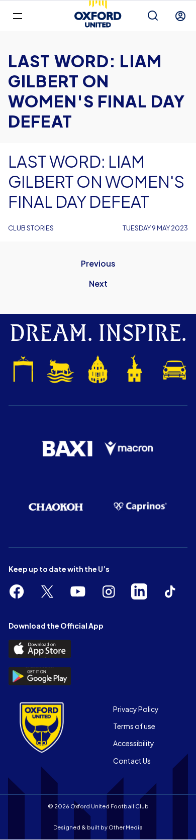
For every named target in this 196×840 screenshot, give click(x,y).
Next (98, 283)
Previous (98, 263)
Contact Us (132, 760)
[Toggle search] (153, 16)
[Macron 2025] (129, 448)
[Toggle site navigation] (17, 15)
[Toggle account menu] (180, 16)
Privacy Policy (136, 708)
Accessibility (133, 743)
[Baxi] (67, 448)
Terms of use (134, 726)
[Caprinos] (140, 507)
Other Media (126, 827)
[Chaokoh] (56, 507)
